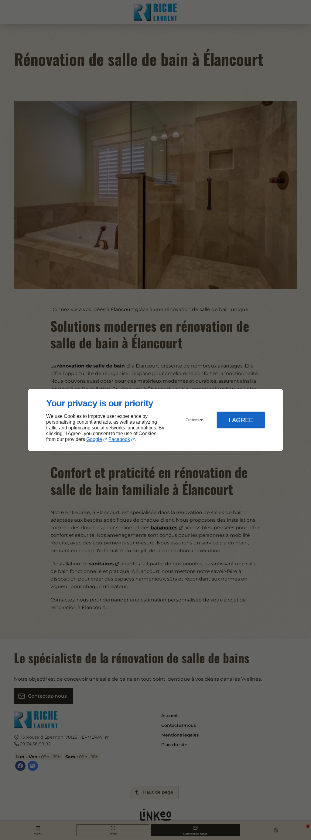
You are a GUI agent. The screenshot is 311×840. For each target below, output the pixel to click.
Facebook (119, 439)
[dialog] (155, 420)
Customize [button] (194, 420)
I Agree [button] (241, 420)
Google (94, 439)
